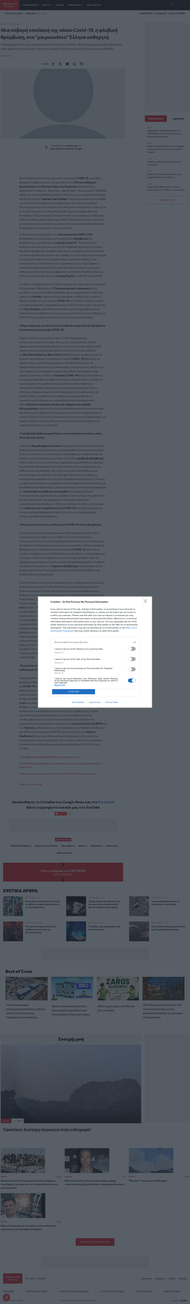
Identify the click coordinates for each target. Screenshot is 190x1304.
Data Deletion (78, 702)
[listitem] (95, 642)
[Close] (146, 602)
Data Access (95, 702)
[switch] (132, 649)
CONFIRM (73, 691)
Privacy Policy (111, 702)
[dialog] (95, 652)
